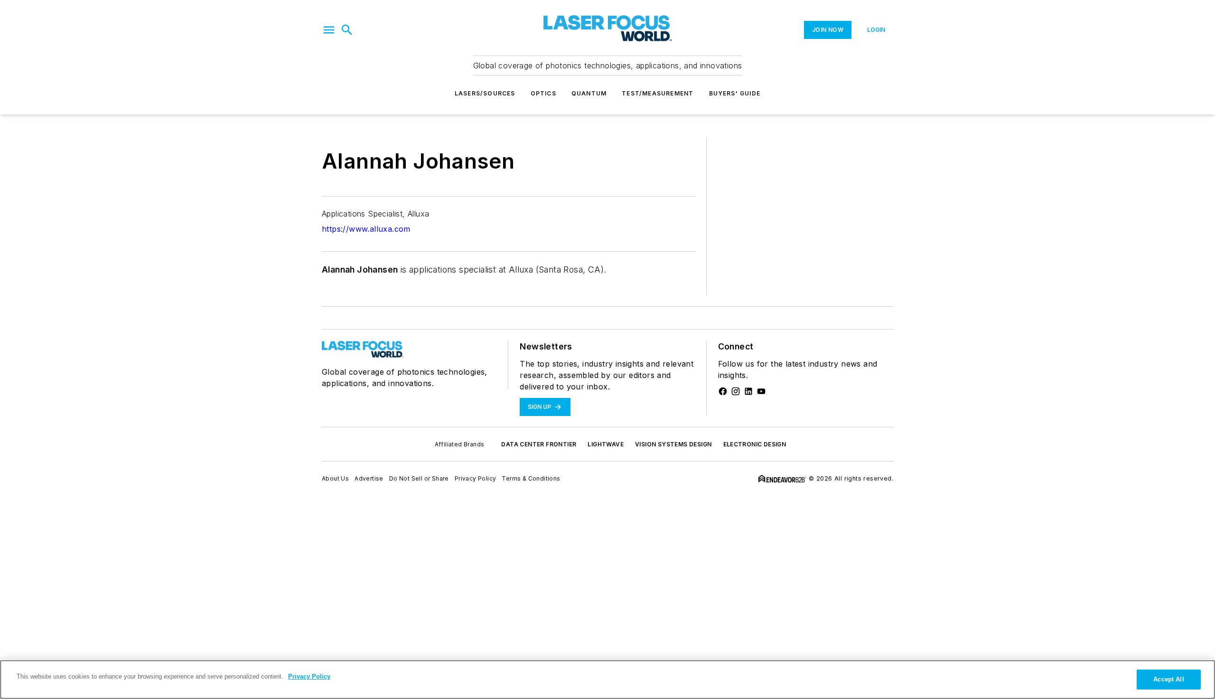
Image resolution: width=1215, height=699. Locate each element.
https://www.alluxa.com (366, 229)
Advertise (369, 478)
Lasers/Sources (485, 93)
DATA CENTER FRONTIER (538, 444)
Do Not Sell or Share (419, 478)
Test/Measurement (657, 93)
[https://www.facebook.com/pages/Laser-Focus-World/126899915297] (723, 391)
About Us (335, 478)
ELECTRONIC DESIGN (754, 444)
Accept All (1168, 679)
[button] (329, 30)
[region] (607, 679)
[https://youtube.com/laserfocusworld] (761, 391)
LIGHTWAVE (606, 444)
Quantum (589, 93)
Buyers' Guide (735, 93)
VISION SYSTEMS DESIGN (673, 444)
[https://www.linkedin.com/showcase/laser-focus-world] (748, 391)
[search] (347, 30)
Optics (543, 93)
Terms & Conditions (531, 478)
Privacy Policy (475, 478)
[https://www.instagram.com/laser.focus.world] (735, 391)
